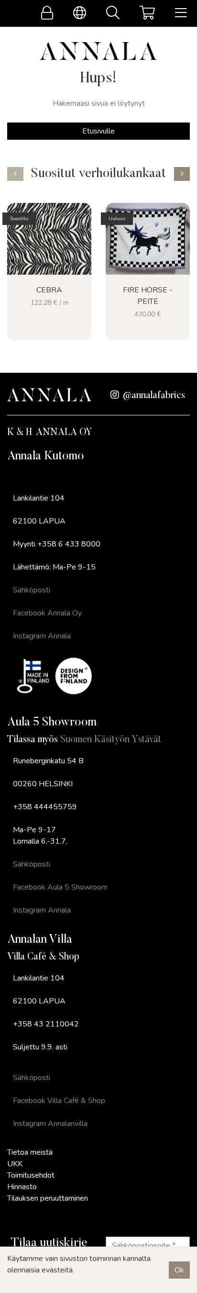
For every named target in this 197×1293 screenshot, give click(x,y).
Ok (179, 1270)
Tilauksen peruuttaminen (47, 1198)
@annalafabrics (154, 396)
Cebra (49, 290)
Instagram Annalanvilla (50, 1123)
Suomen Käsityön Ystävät (110, 740)
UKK (14, 1164)
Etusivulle (98, 131)
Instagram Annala (42, 636)
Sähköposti (31, 590)
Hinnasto (22, 1187)
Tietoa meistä (30, 1152)
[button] (15, 174)
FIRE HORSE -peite (148, 296)
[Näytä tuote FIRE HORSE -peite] (148, 239)
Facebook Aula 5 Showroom (60, 887)
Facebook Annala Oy (47, 613)
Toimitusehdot (31, 1175)
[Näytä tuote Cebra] (49, 239)
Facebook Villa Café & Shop (59, 1100)
